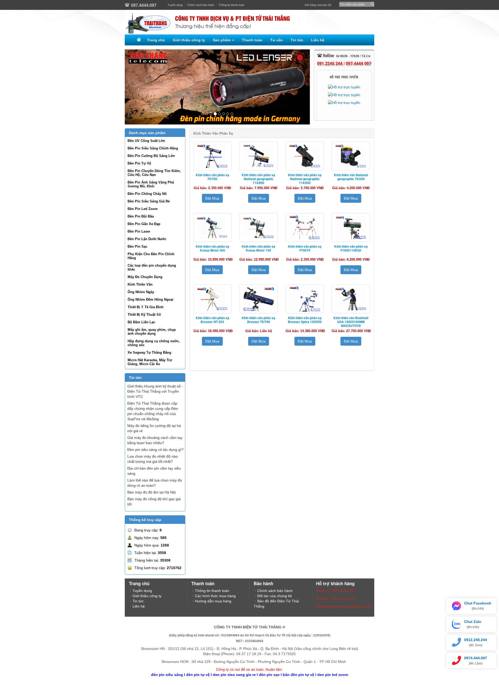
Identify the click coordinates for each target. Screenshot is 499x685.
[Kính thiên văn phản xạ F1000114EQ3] (351, 227)
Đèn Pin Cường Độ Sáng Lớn (151, 156)
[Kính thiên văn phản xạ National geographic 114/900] (258, 156)
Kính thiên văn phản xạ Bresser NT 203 (212, 319)
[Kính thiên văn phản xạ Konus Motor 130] (258, 227)
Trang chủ (156, 40)
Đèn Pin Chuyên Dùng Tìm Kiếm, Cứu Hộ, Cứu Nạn (154, 173)
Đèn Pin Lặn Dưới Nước (147, 239)
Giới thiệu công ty (189, 40)
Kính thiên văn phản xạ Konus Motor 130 (258, 248)
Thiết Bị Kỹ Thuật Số (144, 315)
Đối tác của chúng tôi (274, 596)
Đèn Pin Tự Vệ (139, 163)
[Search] (371, 3)
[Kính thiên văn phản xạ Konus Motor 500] (212, 227)
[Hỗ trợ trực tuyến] (344, 87)
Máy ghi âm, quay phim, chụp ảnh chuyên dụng (152, 331)
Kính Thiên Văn (140, 284)
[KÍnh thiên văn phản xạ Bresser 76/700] (258, 299)
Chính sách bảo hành (200, 4)
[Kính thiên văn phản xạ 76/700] (212, 156)
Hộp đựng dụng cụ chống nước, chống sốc (154, 343)
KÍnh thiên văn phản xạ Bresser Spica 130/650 (305, 319)
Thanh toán (252, 40)
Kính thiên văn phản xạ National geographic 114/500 (304, 179)
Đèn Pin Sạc (137, 246)
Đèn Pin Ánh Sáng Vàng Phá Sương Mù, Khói (151, 184)
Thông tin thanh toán (231, 4)
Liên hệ (317, 40)
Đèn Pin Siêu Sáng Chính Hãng (153, 148)
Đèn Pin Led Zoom (143, 209)
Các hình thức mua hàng (215, 596)
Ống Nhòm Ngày (141, 292)
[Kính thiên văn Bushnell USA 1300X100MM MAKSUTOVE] (351, 299)
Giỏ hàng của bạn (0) (318, 4)
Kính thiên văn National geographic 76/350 (351, 177)
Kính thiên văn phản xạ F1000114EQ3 (351, 248)
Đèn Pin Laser (139, 231)
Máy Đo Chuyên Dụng (145, 277)
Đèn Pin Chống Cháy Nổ (147, 194)
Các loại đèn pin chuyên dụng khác (152, 267)
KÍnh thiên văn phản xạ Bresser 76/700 (258, 319)
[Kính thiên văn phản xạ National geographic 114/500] (305, 156)
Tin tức (297, 40)
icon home (138, 40)
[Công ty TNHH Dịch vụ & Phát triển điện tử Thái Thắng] (249, 22)
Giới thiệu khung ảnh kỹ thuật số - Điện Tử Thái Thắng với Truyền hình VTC (155, 391)
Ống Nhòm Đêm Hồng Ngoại (150, 299)
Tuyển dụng (175, 4)
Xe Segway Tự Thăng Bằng (149, 352)
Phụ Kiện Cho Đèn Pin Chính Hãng (151, 256)
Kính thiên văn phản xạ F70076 (304, 248)
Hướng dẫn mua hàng (213, 601)
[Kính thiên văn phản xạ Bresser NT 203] (212, 299)
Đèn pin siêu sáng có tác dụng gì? (155, 449)
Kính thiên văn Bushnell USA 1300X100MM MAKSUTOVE (350, 321)
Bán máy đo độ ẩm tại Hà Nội (151, 492)
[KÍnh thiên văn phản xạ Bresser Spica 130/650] (305, 299)
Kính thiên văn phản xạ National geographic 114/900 (258, 179)
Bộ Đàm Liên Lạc (141, 322)
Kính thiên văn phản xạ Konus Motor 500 (212, 248)
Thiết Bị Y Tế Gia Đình (145, 307)
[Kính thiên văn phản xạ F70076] (305, 227)
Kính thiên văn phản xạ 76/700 (212, 177)
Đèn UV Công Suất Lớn (146, 141)
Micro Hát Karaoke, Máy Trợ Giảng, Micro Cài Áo (150, 362)
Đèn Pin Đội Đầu (141, 216)
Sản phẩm (222, 40)
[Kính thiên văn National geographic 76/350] (351, 156)
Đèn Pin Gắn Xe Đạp (144, 224)
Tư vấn (276, 40)
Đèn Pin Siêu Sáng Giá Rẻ (149, 201)
